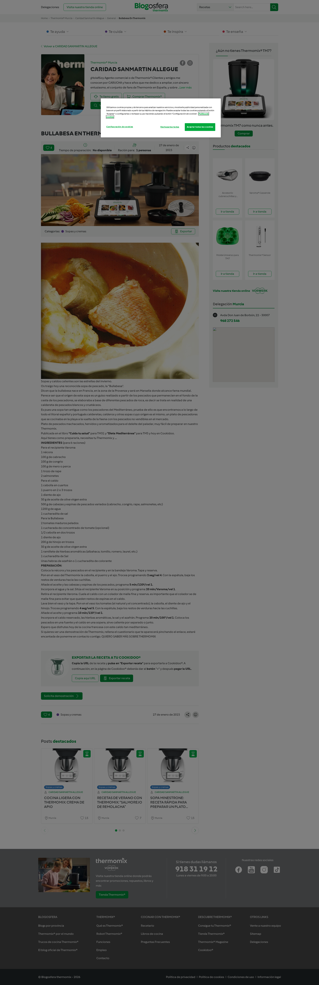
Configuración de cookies (119, 126)
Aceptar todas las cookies (200, 127)
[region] (161, 117)
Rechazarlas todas (169, 127)
